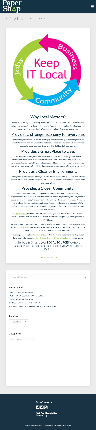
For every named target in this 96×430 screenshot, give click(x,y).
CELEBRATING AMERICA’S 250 (22, 299)
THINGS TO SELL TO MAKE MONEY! (24, 303)
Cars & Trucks (41, 238)
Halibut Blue (66, 426)
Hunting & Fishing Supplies (57, 238)
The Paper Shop (21, 213)
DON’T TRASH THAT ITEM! (21, 292)
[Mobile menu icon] (92, 6)
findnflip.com (23, 227)
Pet (54, 235)
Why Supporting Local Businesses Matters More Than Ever (32, 306)
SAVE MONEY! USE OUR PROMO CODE (26, 296)
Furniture (37, 235)
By (41, 257)
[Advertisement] (48, 365)
